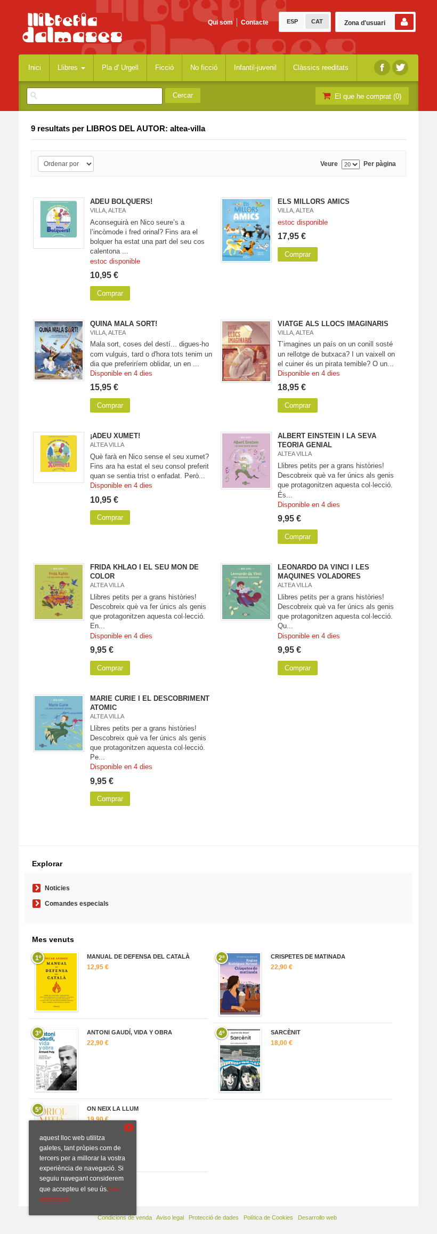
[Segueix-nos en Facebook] (382, 67)
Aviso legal (170, 1217)
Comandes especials (77, 903)
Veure (329, 164)
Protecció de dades (214, 1217)
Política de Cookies (268, 1217)
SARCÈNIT (286, 1032)
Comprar (110, 293)
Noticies (57, 888)
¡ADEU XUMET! (115, 436)
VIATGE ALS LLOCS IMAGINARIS (333, 324)
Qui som (220, 22)
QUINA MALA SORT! (123, 324)
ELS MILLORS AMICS (314, 201)
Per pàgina (379, 164)
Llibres (69, 68)
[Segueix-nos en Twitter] (400, 67)
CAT (317, 21)
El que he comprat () (367, 96)
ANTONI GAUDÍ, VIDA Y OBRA (129, 1032)
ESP (292, 21)
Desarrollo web (317, 1217)
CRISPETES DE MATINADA (308, 956)
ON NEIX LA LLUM (113, 1108)
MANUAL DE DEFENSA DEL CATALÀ (138, 956)
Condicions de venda (125, 1217)
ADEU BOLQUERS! (121, 201)
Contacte (255, 22)
